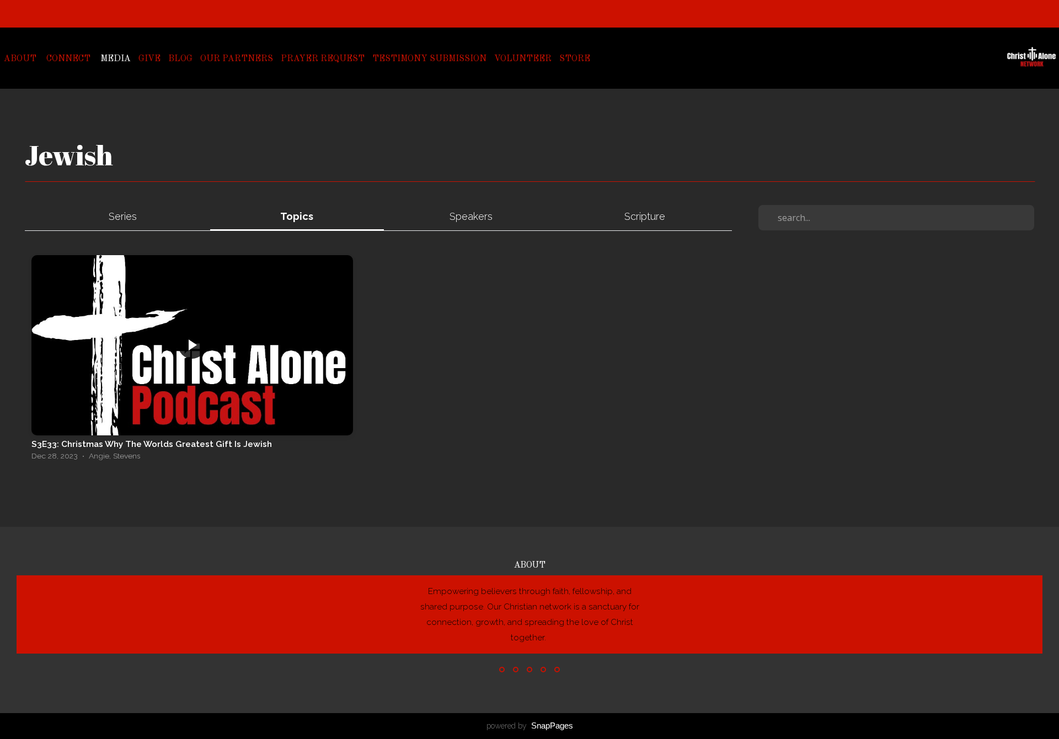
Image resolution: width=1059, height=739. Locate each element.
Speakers (471, 216)
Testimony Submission (429, 59)
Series (123, 216)
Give (149, 59)
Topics (296, 216)
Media (115, 59)
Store (574, 59)
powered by (529, 725)
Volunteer (523, 59)
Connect (69, 59)
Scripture (644, 216)
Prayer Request (323, 59)
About (21, 59)
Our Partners (236, 59)
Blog (180, 59)
